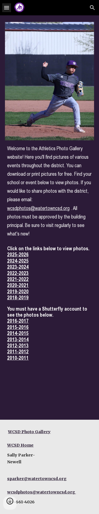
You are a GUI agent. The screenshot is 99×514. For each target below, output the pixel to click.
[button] (6, 7)
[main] (49, 191)
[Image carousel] (49, 81)
